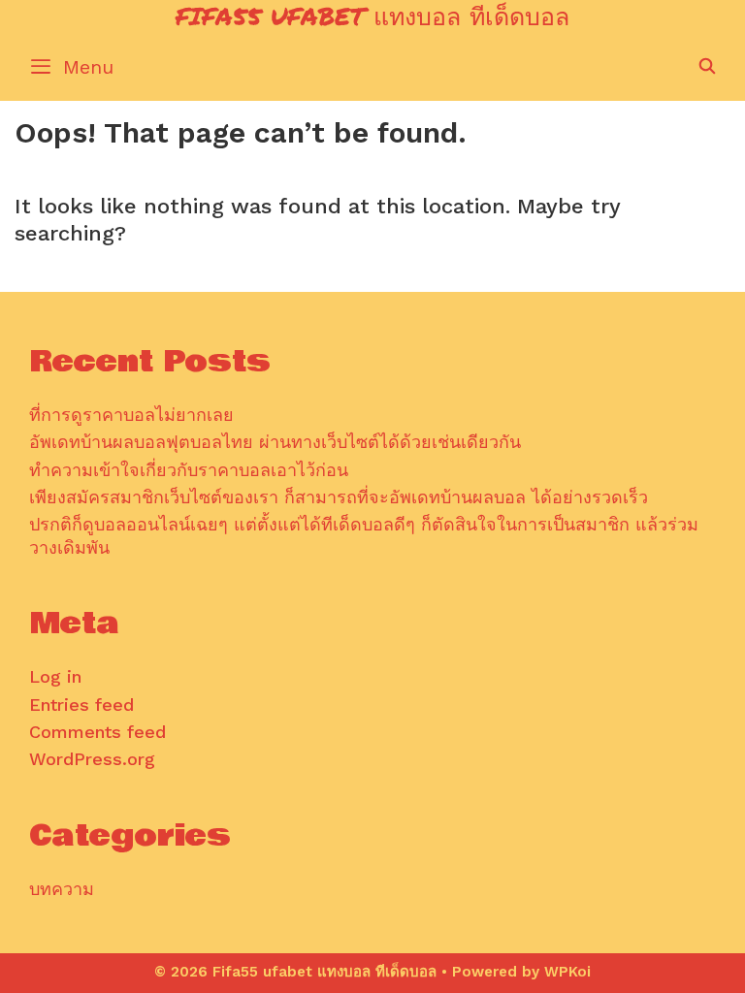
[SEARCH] (707, 67)
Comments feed (97, 731)
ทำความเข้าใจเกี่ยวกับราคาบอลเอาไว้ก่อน (188, 470)
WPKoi (567, 971)
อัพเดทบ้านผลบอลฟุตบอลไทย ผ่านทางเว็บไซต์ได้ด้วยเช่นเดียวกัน (275, 442)
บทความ (61, 889)
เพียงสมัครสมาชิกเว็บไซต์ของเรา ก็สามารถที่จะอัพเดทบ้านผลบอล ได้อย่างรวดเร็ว (338, 497)
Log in (55, 676)
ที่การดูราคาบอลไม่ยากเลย (131, 414)
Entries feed (81, 704)
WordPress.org (92, 759)
